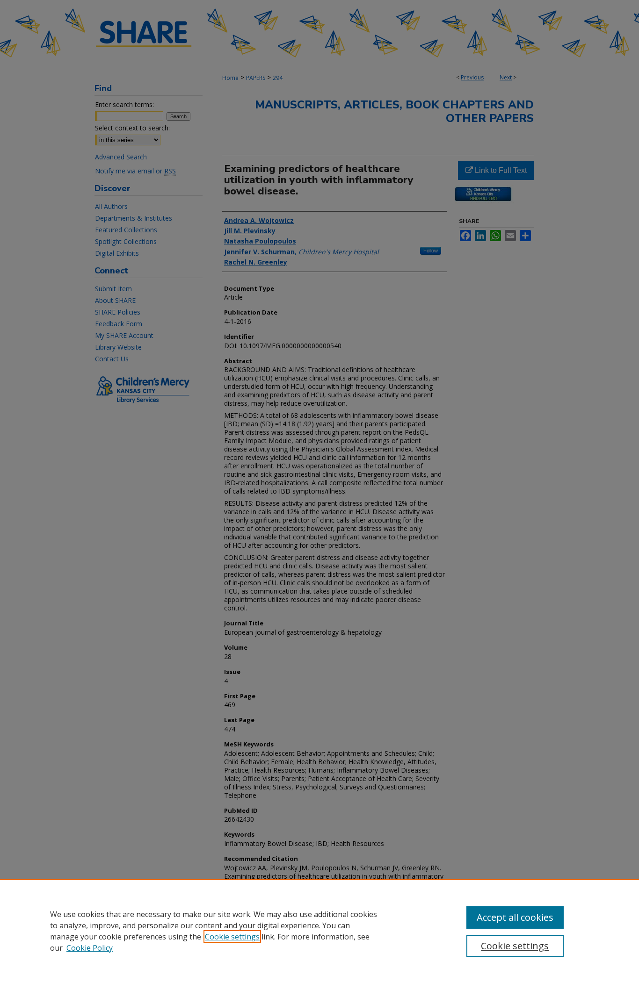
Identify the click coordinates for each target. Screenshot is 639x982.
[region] (319, 930)
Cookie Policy (89, 948)
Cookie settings (232, 937)
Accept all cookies (515, 917)
